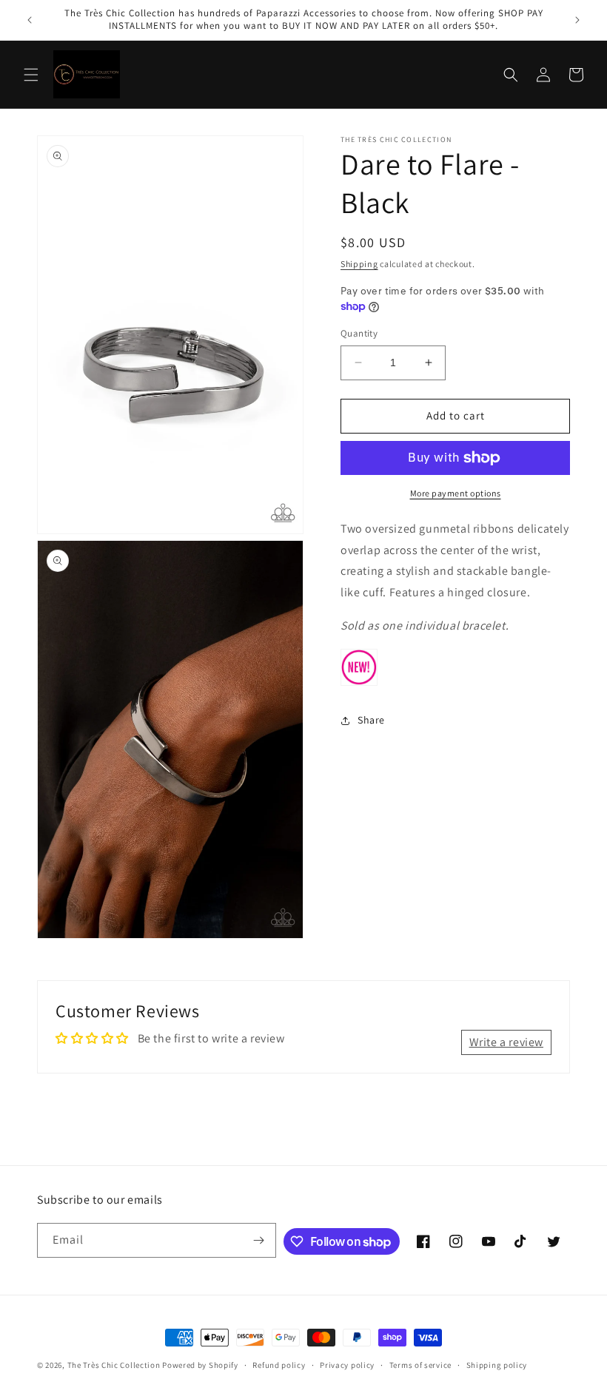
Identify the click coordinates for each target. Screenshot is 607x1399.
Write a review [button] (506, 1042)
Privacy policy (347, 1365)
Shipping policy (497, 1365)
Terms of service (420, 1365)
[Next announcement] (577, 20)
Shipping (359, 263)
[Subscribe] (259, 1240)
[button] (31, 74)
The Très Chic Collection (114, 1365)
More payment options (455, 493)
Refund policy (278, 1365)
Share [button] (371, 720)
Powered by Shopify (200, 1365)
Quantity (359, 333)
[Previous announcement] (29, 20)
